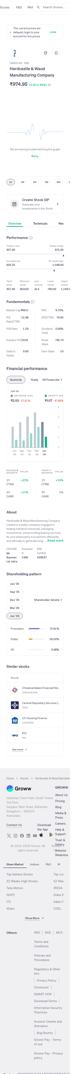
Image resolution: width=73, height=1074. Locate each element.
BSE (48, 932)
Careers (60, 823)
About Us (61, 795)
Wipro (10, 908)
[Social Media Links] (8, 835)
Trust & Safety (60, 842)
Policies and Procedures (42, 957)
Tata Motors (14, 888)
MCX (59, 932)
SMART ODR (43, 994)
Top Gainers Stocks (19, 874)
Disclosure (41, 987)
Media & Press (60, 815)
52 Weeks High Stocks (22, 881)
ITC (8, 902)
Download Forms (45, 1001)
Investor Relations (61, 852)
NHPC (10, 895)
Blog (58, 807)
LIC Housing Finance (34, 718)
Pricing (60, 801)
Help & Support (60, 831)
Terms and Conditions (41, 944)
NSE (37, 932)
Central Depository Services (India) (41, 703)
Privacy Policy (46, 980)
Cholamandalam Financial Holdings (41, 688)
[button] (31, 238)
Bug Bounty (45, 1033)
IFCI (24, 733)
